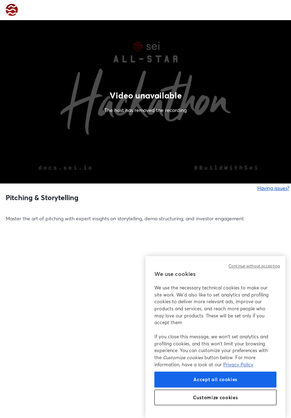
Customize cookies (215, 397)
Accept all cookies (215, 379)
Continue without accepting (254, 266)
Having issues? (273, 188)
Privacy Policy (238, 364)
